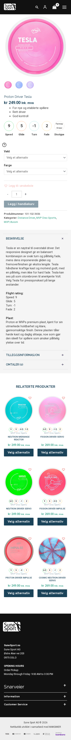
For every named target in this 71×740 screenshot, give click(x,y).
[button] (37, 7)
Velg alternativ (19, 452)
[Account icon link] (45, 7)
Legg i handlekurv (21, 204)
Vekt (7, 151)
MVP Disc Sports (46, 217)
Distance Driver (26, 217)
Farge (8, 165)
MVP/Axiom (11, 221)
